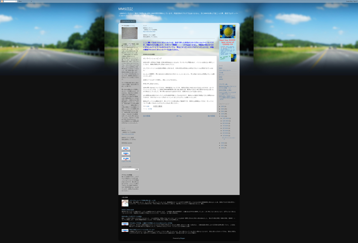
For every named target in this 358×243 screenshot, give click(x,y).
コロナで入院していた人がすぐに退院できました (227, 93)
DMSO (221, 79)
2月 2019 (225, 133)
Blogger (182, 238)
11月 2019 (226, 121)
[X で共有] (158, 106)
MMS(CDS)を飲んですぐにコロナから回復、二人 (227, 87)
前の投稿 (211, 116)
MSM (220, 77)
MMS (220, 68)
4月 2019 (225, 128)
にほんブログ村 (126, 151)
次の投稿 (146, 116)
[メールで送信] (154, 106)
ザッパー (221, 75)
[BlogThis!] (156, 106)
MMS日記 (125, 9)
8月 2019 (225, 123)
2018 (222, 143)
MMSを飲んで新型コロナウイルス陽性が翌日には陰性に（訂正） (227, 97)
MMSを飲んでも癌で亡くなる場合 (132, 216)
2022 (222, 109)
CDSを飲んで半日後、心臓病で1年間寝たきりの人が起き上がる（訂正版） (151, 223)
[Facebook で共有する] (159, 106)
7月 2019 (225, 125)
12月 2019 (226, 118)
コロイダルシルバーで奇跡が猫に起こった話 (142, 200)
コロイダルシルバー (225, 70)
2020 (222, 114)
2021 (222, 111)
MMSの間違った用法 (225, 90)
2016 (222, 148)
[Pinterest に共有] (161, 106)
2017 (222, 145)
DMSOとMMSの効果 (128, 210)
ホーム (179, 116)
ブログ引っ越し (223, 84)
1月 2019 (225, 135)
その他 (150, 109)
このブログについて (128, 21)
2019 (222, 116)
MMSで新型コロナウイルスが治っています (142, 229)
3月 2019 (225, 130)
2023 (222, 106)
